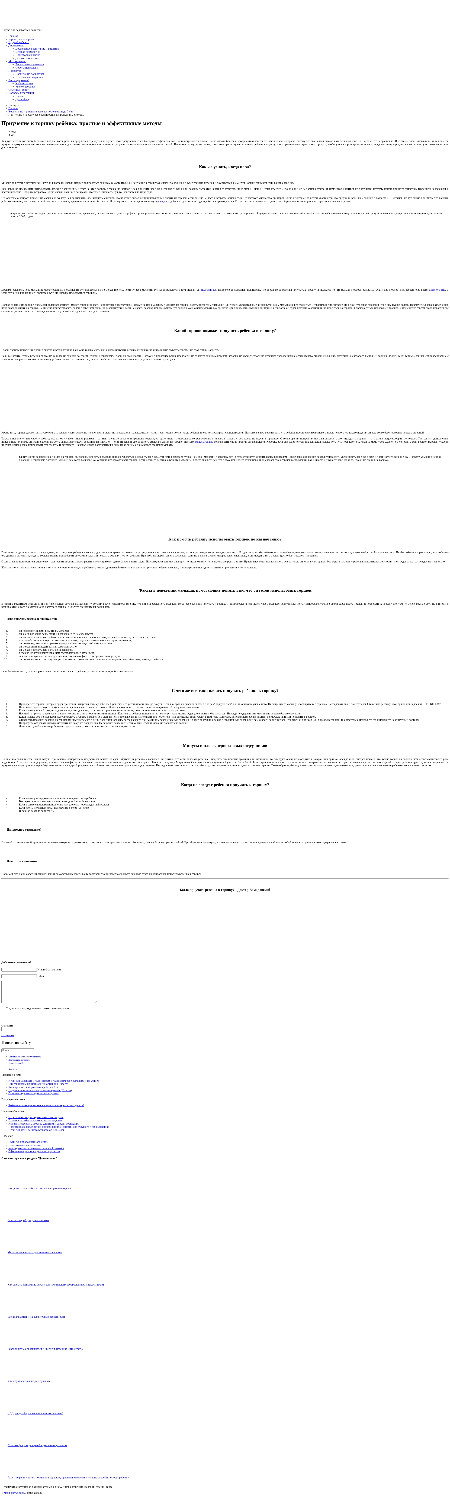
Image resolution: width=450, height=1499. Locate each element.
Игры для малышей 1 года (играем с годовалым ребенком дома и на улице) (53, 1080)
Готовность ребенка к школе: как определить (35, 1120)
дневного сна (437, 289)
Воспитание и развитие (29, 64)
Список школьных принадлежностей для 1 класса (38, 1083)
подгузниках (209, 289)
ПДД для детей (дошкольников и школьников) (35, 1413)
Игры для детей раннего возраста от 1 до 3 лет (36, 1129)
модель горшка (204, 441)
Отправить (7, 1035)
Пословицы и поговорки (19, 1060)
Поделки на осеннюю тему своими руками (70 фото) (40, 1090)
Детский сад (22, 99)
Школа (19, 96)
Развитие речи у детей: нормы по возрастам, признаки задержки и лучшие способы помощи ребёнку (68, 1477)
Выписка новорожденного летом (28, 1141)
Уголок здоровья (25, 86)
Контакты (12, 1069)
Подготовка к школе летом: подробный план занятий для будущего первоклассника (58, 1126)
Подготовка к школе (27, 54)
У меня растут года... (13, 1492)
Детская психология (27, 51)
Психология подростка (29, 77)
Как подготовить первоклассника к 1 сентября (36, 1148)
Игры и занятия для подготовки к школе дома (35, 1117)
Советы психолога (26, 67)
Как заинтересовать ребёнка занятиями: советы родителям (43, 1123)
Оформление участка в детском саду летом (34, 1151)
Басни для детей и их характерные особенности (36, 1316)
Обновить (7, 1025)
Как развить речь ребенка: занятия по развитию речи (39, 1188)
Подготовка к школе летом (24, 1145)
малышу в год (163, 201)
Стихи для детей (15, 1063)
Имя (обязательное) (49, 969)
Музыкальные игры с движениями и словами (35, 1252)
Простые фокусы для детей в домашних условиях (37, 1445)
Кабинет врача (24, 83)
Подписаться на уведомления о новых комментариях (37, 1008)
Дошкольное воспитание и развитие (37, 48)
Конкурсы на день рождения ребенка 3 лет (34, 1087)
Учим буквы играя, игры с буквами (29, 1381)
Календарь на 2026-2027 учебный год (24, 1057)
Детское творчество (27, 58)
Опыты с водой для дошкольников (28, 1220)
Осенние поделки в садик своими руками (33, 1093)
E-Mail (41, 975)
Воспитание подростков (29, 73)
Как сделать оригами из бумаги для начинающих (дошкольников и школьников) (56, 1284)
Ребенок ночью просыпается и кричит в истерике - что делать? (46, 1105)
